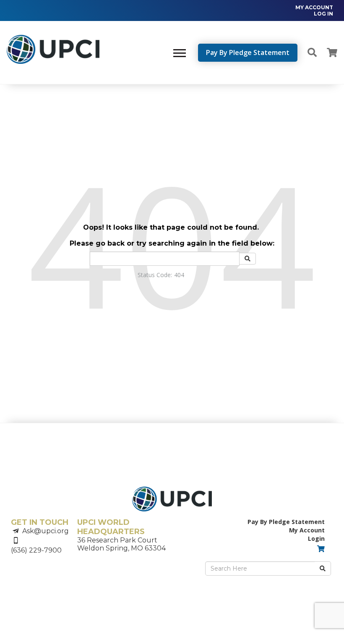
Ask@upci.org (45, 531)
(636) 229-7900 (36, 550)
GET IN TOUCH (39, 522)
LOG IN (323, 13)
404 (179, 275)
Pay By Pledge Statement (247, 52)
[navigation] (310, 10)
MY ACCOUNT (314, 7)
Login (316, 538)
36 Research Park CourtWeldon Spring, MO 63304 (121, 544)
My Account (307, 530)
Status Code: (155, 275)
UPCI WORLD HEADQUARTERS (111, 527)
